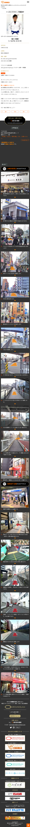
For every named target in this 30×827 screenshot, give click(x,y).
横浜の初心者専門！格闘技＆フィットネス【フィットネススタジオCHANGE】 (13, 5)
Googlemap (24, 140)
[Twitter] (11, 727)
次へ (24, 111)
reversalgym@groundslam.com (15, 123)
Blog (17, 727)
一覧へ (15, 111)
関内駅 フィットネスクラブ (11, 806)
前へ (6, 111)
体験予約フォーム (14, 716)
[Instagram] (14, 727)
